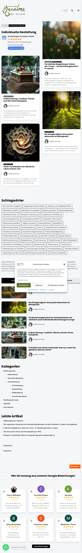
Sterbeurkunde (39, 244)
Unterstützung (70, 266)
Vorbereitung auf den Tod (12, 253)
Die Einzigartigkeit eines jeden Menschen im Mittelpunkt (58, 135)
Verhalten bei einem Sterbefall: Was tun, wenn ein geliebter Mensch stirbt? (52, 348)
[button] (64, 264)
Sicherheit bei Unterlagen (12, 244)
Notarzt (40, 227)
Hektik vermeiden (29, 223)
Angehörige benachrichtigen (34, 206)
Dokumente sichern (10, 215)
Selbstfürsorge (54, 240)
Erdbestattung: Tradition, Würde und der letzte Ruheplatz (19, 99)
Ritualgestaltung (26, 240)
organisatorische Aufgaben (56, 227)
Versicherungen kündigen (35, 249)
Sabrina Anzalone (55, 73)
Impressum (51, 289)
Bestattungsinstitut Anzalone (11, 264)
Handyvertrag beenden (11, 223)
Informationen (57, 61)
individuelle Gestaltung (9, 268)
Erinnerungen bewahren (31, 219)
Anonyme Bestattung (19, 396)
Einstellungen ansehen (56, 285)
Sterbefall (48, 61)
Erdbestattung (8, 96)
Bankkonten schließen (11, 210)
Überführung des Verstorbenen (36, 253)
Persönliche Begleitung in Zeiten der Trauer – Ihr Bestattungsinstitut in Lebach (61, 66)
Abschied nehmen (11, 262)
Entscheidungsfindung (11, 219)
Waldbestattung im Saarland (13, 421)
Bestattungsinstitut (69, 262)
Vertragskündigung (55, 249)
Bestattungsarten (10, 371)
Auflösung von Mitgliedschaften (59, 206)
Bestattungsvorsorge (11, 400)
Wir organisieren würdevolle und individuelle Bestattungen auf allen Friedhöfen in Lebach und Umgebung (40, 424)
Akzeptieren (23, 285)
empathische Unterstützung (52, 215)
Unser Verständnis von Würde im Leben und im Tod (19, 167)
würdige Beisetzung (71, 268)
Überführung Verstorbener (10, 271)
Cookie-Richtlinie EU (33, 289)
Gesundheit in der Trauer (51, 219)
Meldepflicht (57, 223)
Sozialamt (28, 244)
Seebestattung (17, 389)
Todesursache (53, 244)
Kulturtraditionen (44, 223)
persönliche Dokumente (11, 232)
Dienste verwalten (23, 280)
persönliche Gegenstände (32, 232)
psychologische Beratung (29, 236)
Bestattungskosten (65, 210)
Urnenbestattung (14, 382)
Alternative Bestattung (15, 378)
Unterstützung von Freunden (13, 249)
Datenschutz (43, 289)
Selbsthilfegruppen (70, 240)
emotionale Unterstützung (29, 215)
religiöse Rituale (64, 236)
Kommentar (68, 280)
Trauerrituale (65, 244)
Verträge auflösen (71, 249)
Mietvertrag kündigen (10, 227)
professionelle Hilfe (10, 236)
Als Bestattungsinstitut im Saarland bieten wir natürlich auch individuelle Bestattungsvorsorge (51, 318)
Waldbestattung (17, 392)
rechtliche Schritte (48, 236)
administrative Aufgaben (12, 206)
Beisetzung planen (49, 210)
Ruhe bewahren (40, 240)
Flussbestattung (17, 385)
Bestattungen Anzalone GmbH (21, 36)
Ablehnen (38, 285)
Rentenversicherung (10, 240)
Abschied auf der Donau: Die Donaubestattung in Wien (22, 431)
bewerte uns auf (15, 48)
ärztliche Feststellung (58, 253)
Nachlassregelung (28, 227)
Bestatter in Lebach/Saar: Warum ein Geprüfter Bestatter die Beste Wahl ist (29, 435)
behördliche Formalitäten (30, 210)
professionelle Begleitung (53, 232)
